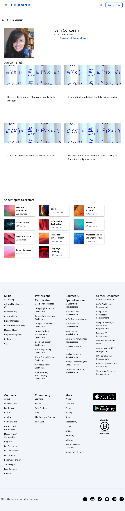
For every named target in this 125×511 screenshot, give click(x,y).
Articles (69, 431)
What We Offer (10, 403)
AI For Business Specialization (72, 313)
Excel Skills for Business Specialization (76, 340)
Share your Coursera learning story (105, 373)
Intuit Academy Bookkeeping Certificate (41, 375)
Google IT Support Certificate (43, 325)
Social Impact (10, 464)
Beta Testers (41, 408)
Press (68, 399)
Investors (70, 403)
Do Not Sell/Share (74, 452)
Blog (37, 412)
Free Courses (10, 469)
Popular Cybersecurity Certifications (106, 365)
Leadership (9, 408)
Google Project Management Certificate (42, 334)
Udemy (7, 473)
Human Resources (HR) (14, 325)
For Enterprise (10, 446)
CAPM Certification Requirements (104, 306)
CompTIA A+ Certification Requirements (102, 314)
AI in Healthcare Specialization (73, 325)
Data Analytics (10, 316)
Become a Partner (12, 459)
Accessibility (71, 421)
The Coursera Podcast (45, 417)
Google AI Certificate (44, 303)
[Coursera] (20, 5)
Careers (8, 412)
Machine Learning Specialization (73, 356)
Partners (39, 403)
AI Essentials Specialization (72, 305)
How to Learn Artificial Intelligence (106, 350)
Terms (68, 408)
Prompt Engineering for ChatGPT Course (76, 363)
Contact (69, 426)
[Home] (3, 20)
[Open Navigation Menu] (6, 5)
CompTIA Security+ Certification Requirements (105, 325)
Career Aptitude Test (106, 299)
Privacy (69, 412)
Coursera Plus (10, 421)
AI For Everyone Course (76, 319)
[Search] (101, 5)
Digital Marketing (12, 320)
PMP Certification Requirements (104, 357)
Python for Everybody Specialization (76, 371)
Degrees (8, 441)
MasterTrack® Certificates (10, 436)
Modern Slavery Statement (73, 446)
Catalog (7, 417)
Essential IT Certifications (102, 335)
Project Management (13, 334)
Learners (39, 399)
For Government (11, 450)
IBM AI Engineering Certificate (43, 351)
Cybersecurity (10, 311)
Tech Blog (39, 421)
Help (68, 417)
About (7, 399)
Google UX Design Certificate (43, 343)
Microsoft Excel (11, 330)
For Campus (9, 455)
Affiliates (69, 440)
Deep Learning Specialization (72, 333)
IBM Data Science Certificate (42, 366)
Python (7, 339)
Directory (70, 435)
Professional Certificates (10, 428)
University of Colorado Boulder (74, 38)
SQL (6, 343)
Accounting (9, 299)
